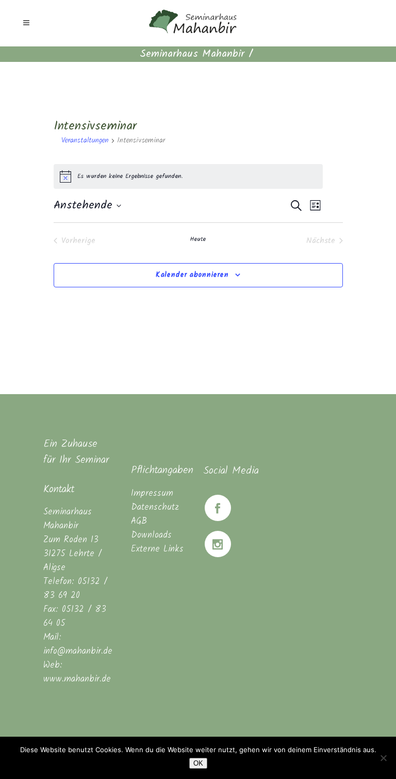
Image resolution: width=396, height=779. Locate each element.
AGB (139, 521)
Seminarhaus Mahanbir (192, 54)
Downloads (151, 535)
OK (198, 763)
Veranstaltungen (85, 141)
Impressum (152, 493)
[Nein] (383, 758)
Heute (198, 239)
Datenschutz (155, 507)
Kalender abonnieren (192, 275)
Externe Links (157, 549)
